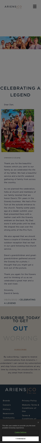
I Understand (20, 438)
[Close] (38, 422)
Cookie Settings (20, 432)
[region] (20, 431)
